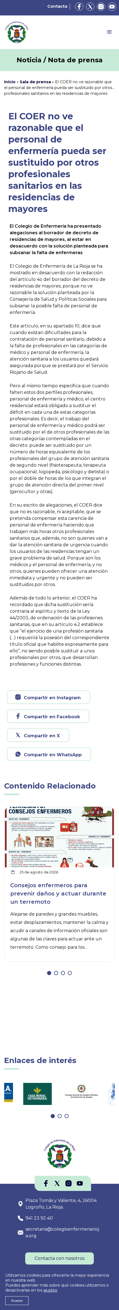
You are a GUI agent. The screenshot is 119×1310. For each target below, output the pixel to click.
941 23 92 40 (39, 1218)
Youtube (112, 6)
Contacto (57, 6)
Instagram (101, 6)
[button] (49, 973)
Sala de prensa (35, 81)
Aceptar (17, 1300)
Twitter (90, 6)
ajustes (50, 1290)
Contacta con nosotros (59, 1258)
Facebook (79, 6)
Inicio (9, 81)
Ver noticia (101, 810)
